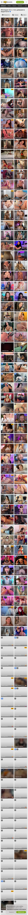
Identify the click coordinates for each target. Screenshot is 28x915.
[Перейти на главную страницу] (8, 2)
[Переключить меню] (1, 2)
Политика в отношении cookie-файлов (16, 909)
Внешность (7, 14)
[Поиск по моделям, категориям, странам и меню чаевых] (26, 5)
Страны (16, 14)
